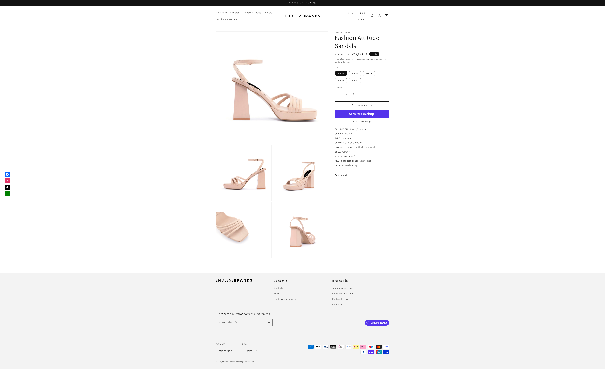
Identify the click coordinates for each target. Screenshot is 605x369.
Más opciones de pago (362, 121)
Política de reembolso (285, 298)
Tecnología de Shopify (244, 362)
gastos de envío (364, 59)
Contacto (278, 287)
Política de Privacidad (343, 293)
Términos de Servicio (342, 287)
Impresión (337, 304)
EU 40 (355, 80)
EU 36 (341, 73)
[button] (221, 12)
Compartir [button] (343, 175)
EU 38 (369, 73)
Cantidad (339, 87)
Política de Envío (340, 298)
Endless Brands (228, 362)
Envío (276, 293)
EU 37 (355, 73)
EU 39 (341, 80)
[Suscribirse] (268, 322)
